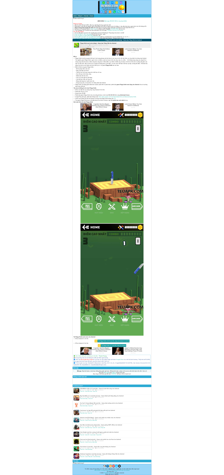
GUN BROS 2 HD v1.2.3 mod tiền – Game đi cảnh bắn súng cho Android (99, 388)
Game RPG (98, 434)
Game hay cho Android (124, 470)
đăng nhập (106, 372)
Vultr (116, 471)
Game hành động (84, 398)
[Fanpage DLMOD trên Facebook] (107, 467)
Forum (91, 16)
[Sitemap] (116, 467)
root (115, 98)
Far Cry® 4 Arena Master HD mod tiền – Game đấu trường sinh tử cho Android (101, 403)
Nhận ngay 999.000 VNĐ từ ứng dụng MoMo (115, 21)
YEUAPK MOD (114, 29)
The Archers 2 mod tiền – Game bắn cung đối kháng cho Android (97, 446)
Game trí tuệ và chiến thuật (91, 420)
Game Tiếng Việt (101, 427)
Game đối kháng (88, 449)
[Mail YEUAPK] (119, 467)
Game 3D (82, 391)
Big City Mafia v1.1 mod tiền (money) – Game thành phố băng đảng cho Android (102, 396)
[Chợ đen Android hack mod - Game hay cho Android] (104, 467)
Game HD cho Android (111, 470)
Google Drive (119, 359)
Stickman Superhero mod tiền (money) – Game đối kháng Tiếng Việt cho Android (102, 454)
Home (75, 16)
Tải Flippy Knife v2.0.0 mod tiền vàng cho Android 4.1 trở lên (113, 341)
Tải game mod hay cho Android (115, 30)
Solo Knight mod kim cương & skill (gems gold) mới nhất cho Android (99, 432)
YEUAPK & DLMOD (109, 473)
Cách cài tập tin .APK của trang (83, 34)
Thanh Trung (93, 29)
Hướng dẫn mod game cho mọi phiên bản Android (87, 36)
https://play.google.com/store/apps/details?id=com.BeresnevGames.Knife (117, 96)
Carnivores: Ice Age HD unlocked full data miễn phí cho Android (97, 410)
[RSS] (110, 467)
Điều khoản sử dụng (99, 470)
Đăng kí (80, 16)
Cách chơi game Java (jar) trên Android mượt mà (87, 38)
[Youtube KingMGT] (113, 467)
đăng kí (114, 372)
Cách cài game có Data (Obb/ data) (84, 35)
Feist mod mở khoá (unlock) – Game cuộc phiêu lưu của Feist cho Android (100, 439)
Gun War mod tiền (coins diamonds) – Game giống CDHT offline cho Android (101, 425)
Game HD (95, 391)
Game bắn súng (88, 391)
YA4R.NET (114, 374)
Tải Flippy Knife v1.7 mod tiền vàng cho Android (113, 345)
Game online (93, 434)
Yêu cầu (86, 16)
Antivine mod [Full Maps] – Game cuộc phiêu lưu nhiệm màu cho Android (100, 417)
